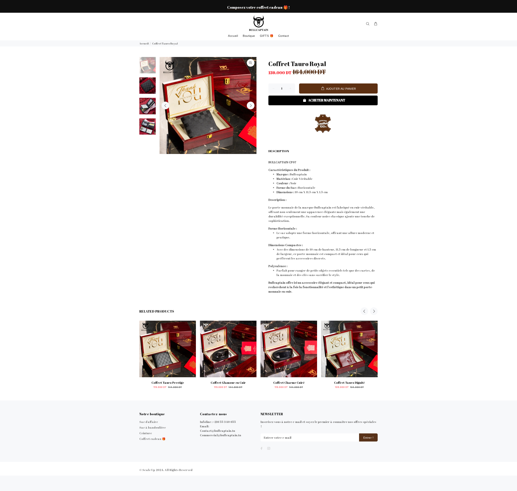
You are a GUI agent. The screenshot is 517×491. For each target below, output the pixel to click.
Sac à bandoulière (152, 427)
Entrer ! (368, 437)
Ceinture (145, 433)
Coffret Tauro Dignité (349, 383)
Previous (165, 105)
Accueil (144, 43)
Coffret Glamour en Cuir (228, 383)
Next (250, 105)
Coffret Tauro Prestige (167, 383)
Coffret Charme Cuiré (289, 383)
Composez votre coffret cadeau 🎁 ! (258, 7)
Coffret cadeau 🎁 (152, 439)
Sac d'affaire (148, 422)
